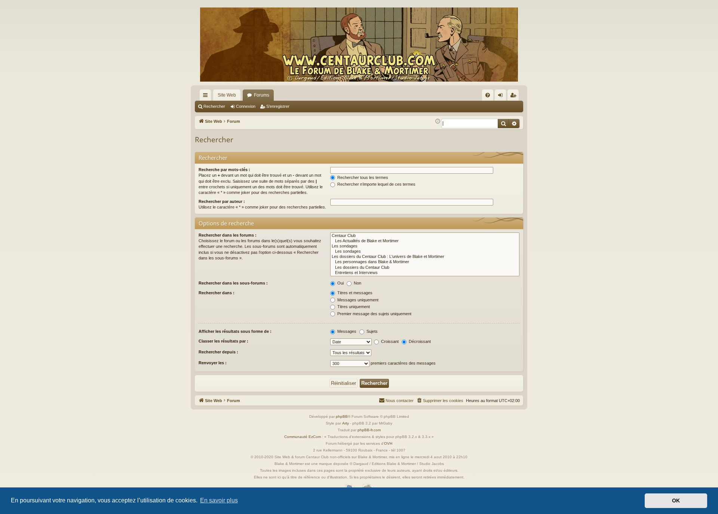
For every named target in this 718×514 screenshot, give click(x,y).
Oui (340, 283)
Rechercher (214, 106)
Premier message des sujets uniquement (373, 313)
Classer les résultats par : (223, 341)
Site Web (227, 95)
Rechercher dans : (216, 293)
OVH (388, 443)
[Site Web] (359, 44)
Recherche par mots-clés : (224, 169)
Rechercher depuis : (218, 352)
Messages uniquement (357, 300)
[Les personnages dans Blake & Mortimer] (425, 262)
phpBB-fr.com (369, 430)
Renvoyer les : (213, 363)
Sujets (371, 331)
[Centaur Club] (425, 235)
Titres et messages (354, 293)
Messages (346, 331)
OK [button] (676, 501)
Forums (261, 95)
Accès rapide (207, 96)
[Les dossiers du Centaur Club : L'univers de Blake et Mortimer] (425, 256)
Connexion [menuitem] (502, 96)
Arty (345, 423)
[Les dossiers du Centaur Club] (425, 267)
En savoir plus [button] (219, 500)
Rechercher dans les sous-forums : (233, 283)
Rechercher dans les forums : (228, 235)
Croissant (389, 341)
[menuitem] (487, 95)
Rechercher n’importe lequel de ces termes (375, 184)
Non (357, 283)
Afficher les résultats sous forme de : (235, 331)
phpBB (342, 416)
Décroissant (419, 341)
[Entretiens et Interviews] (425, 273)
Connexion (245, 106)
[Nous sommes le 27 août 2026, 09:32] (437, 121)
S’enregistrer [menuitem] (514, 96)
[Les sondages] (425, 246)
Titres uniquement (353, 306)
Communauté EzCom (302, 437)
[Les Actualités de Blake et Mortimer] (425, 241)
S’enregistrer (277, 106)
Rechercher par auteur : (222, 201)
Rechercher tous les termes (362, 177)
